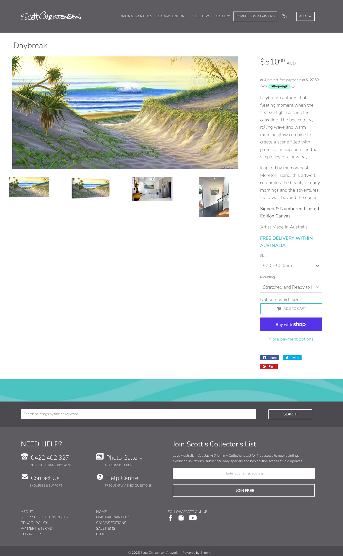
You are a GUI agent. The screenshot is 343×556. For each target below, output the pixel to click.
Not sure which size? (281, 299)
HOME (101, 511)
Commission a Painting (255, 16)
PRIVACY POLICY (34, 522)
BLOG (100, 534)
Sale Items (201, 16)
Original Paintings (136, 16)
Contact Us (45, 478)
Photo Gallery (124, 458)
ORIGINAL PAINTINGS (113, 517)
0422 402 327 (50, 458)
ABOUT (27, 511)
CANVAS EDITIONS (111, 522)
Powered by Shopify (197, 552)
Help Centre (122, 478)
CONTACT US (31, 534)
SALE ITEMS (105, 528)
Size (263, 255)
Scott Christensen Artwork (159, 552)
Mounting (267, 277)
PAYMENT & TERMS (36, 528)
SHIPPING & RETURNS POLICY (45, 517)
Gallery (223, 16)
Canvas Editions (172, 16)
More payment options (291, 339)
